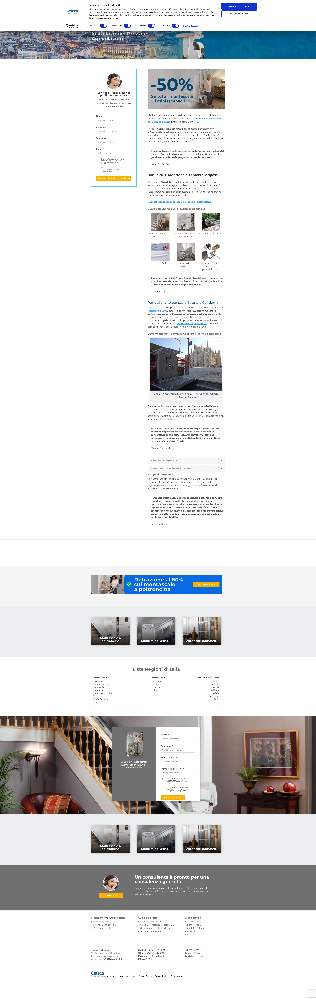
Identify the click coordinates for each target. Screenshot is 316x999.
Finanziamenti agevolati (105, 925)
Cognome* (102, 127)
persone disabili (161, 122)
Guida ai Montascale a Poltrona (155, 928)
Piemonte (98, 690)
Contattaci (111, 895)
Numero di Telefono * (172, 769)
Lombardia (98, 687)
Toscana (157, 681)
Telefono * (101, 138)
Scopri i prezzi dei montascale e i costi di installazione (180, 202)
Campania (214, 684)
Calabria (215, 693)
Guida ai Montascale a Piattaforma (157, 925)
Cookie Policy (161, 976)
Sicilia (216, 699)
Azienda (191, 931)
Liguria (96, 702)
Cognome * (167, 746)
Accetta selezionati (239, 14)
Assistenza (192, 934)
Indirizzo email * (169, 757)
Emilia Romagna (101, 699)
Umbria (156, 684)
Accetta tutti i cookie (239, 6)
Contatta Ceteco (195, 928)
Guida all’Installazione (150, 931)
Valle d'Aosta (99, 681)
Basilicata (214, 690)
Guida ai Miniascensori (151, 922)
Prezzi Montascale (102, 928)
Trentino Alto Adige (102, 693)
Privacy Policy (145, 976)
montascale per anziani (208, 118)
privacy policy (111, 161)
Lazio (156, 693)
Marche (156, 687)
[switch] (127, 26)
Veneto (96, 696)
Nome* (100, 116)
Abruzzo (157, 690)
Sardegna (214, 696)
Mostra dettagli (190, 26)
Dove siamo (177, 976)
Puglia (216, 687)
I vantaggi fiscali (101, 922)
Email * (100, 149)
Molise (216, 681)
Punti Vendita (194, 925)
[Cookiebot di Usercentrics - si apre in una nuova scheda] (72, 26)
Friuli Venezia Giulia (102, 684)
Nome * (165, 734)
